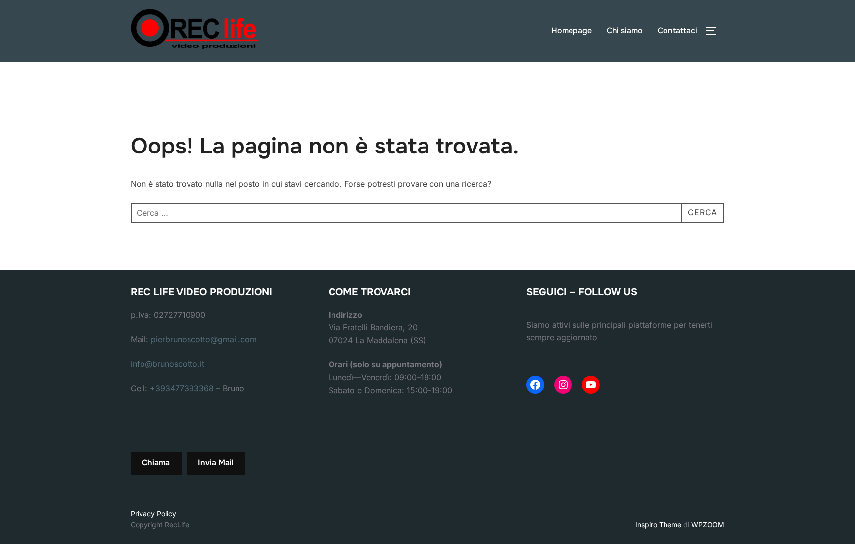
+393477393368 (182, 388)
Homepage (571, 30)
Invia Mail (216, 462)
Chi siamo (625, 30)
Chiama (156, 462)
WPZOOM (707, 524)
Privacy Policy (153, 513)
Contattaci (677, 30)
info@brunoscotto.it (167, 364)
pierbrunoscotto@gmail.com (204, 339)
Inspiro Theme (658, 524)
